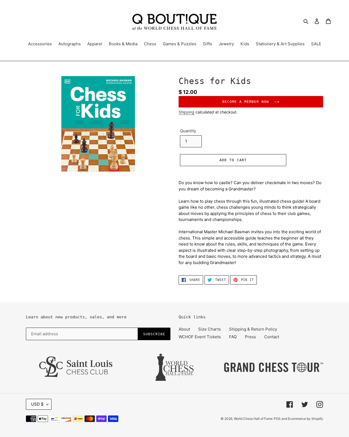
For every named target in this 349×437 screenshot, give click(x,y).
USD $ (37, 404)
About (184, 329)
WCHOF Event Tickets (200, 336)
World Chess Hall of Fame (253, 419)
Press (250, 336)
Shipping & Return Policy (253, 329)
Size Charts (209, 329)
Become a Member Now (247, 102)
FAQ (233, 336)
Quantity (188, 130)
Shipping (186, 112)
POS (277, 419)
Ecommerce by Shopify (305, 419)
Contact (271, 336)
